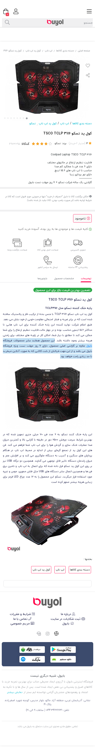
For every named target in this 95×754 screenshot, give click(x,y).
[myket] (32, 659)
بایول (89, 346)
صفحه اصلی (84, 50)
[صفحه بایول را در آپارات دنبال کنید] (56, 634)
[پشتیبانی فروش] (38, 634)
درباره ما (66, 614)
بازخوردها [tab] (42, 278)
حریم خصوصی (20, 623)
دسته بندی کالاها (65, 50)
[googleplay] (63, 649)
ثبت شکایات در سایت (66, 619)
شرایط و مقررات (21, 614)
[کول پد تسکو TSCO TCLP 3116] (47, 602)
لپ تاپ (48, 50)
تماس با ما (20, 619)
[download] (63, 659)
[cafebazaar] (32, 649)
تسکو (32, 123)
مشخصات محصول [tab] (64, 278)
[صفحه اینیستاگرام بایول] (47, 634)
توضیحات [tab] (86, 278)
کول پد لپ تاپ (33, 50)
